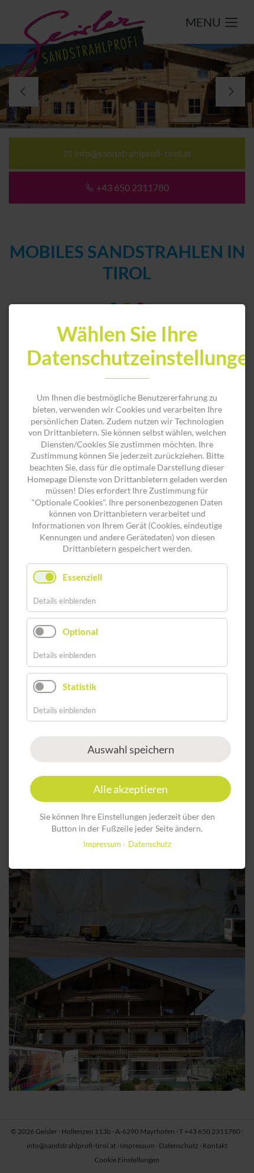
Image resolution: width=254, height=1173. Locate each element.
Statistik (79, 686)
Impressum (102, 844)
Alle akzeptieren (130, 788)
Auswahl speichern (130, 749)
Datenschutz (149, 844)
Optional (80, 631)
